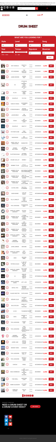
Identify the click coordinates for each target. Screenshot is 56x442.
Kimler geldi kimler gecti (24, 276)
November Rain (24, 104)
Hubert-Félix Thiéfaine (15, 171)
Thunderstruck (26, 311)
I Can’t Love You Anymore (24, 199)
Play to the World (24, 235)
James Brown (15, 77)
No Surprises (24, 137)
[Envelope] (10, 424)
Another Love (24, 379)
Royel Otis (15, 287)
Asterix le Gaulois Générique (24, 299)
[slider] (2, 52)
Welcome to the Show (24, 270)
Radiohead (15, 137)
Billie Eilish (15, 305)
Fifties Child (24, 211)
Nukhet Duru (15, 348)
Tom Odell (15, 379)
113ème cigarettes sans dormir (24, 217)
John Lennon (15, 246)
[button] (47, 8)
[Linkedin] (6, 424)
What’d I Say (24, 66)
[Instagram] (10, 420)
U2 (15, 85)
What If (24, 126)
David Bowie (15, 193)
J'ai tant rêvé (24, 384)
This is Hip (24, 390)
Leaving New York (24, 93)
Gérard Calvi (15, 299)
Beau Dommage (15, 372)
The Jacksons (15, 205)
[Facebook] (6, 417)
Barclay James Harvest (15, 211)
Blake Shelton (14, 293)
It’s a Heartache (24, 165)
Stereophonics (15, 109)
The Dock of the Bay (24, 71)
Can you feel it (24, 353)
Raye (15, 316)
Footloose (24, 293)
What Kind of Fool (24, 241)
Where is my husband (24, 317)
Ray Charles (15, 65)
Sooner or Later (24, 154)
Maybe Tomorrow (24, 109)
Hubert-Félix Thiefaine (15, 217)
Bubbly (24, 160)
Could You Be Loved (24, 342)
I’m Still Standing (24, 188)
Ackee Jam (15, 342)
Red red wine (24, 258)
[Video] (3, 66)
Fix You (24, 98)
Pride (24, 364)
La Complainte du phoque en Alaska (25, 371)
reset (50, 57)
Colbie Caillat (14, 160)
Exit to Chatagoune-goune (25, 177)
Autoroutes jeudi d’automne (25, 182)
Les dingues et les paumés (24, 223)
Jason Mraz (15, 115)
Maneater (24, 143)
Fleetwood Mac (15, 154)
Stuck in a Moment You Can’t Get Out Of (24, 85)
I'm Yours (24, 115)
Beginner (38, 71)
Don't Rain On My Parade (24, 336)
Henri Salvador (15, 384)
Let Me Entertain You (24, 149)
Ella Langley (15, 199)
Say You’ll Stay (24, 252)
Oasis (15, 120)
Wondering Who (24, 205)
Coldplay (15, 98)
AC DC (15, 311)
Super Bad (24, 77)
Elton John (15, 188)
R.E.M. (15, 92)
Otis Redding (15, 71)
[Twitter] (6, 420)
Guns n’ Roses (15, 104)
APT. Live (24, 282)
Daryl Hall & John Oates (15, 143)
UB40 (15, 258)
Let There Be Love (24, 121)
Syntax (15, 364)
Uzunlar (24, 348)
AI (15, 276)
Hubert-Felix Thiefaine (15, 230)
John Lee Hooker (15, 390)
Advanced (38, 65)
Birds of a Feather (24, 305)
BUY (51, 65)
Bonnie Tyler (15, 165)
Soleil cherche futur (24, 230)
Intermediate (39, 85)
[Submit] (36, 8)
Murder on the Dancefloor (25, 288)
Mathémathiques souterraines (26, 171)
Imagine (24, 246)
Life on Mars (24, 193)
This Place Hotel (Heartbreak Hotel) (25, 329)
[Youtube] (10, 417)
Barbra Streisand (15, 241)
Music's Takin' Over (24, 359)
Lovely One (24, 322)
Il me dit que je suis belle (24, 264)
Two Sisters (24, 132)
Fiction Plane (15, 132)
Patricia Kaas (15, 264)
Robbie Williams (15, 148)
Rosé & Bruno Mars (15, 282)
